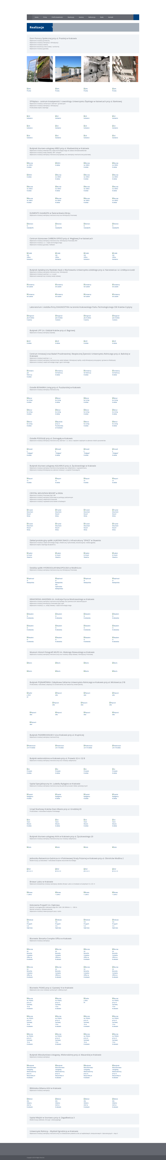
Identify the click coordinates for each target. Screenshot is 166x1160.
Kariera (81, 17)
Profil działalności (57, 17)
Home (36, 17)
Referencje (91, 17)
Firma (45, 17)
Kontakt (110, 17)
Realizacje (71, 17)
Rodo (101, 17)
